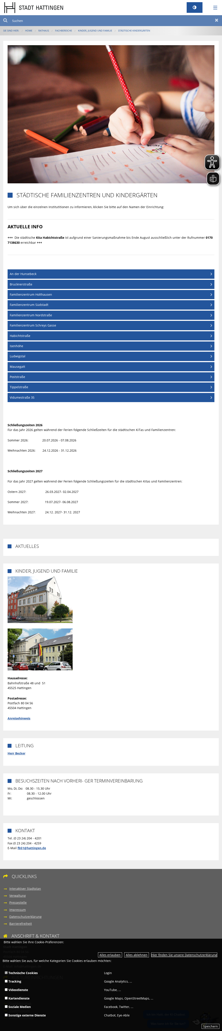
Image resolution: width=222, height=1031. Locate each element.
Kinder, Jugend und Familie (95, 30)
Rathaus (43, 30)
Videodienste (18, 990)
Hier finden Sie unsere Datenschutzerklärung (184, 955)
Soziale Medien (19, 1007)
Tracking (14, 981)
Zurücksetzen (216, 20)
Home (28, 30)
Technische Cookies (23, 973)
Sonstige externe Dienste (27, 1015)
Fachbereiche (63, 30)
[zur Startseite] (33, 7)
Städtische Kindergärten (134, 30)
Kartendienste (18, 998)
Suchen (5, 20)
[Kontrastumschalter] (194, 7)
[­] (214, 8)
